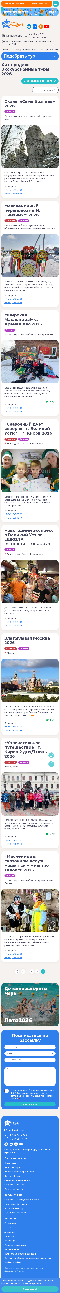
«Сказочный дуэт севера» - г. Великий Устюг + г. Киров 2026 (28, 429)
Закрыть (2, 9)
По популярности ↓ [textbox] (44, 90)
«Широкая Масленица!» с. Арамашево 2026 (23, 319)
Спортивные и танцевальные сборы (22, 1199)
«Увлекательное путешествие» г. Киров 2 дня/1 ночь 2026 (25, 749)
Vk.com (34, 26)
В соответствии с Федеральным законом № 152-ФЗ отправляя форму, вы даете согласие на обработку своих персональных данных (33, 1094)
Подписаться (30, 1104)
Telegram (28, 26)
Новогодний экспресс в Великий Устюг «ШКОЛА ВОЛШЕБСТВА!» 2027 (29, 537)
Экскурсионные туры (14, 1208)
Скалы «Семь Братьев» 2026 (29, 103)
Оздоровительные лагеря (17, 1180)
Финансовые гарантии (15, 1245)
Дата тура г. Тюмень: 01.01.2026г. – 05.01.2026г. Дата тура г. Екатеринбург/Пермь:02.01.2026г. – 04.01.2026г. (28, 610)
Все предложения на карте (38, 81)
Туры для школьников (15, 1212)
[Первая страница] (17, 971)
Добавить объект (13, 1262)
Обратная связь (51, 755)
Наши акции (10, 1240)
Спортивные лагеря (14, 1184)
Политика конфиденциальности (20, 1253)
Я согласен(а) (30, 1289)
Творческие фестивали (15, 1204)
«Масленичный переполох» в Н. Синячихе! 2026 (22, 210)
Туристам (33, 3)
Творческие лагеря (13, 1189)
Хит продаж (10, 112)
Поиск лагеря (11, 1163)
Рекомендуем (10, 221)
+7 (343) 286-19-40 (37, 37)
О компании (8, 3)
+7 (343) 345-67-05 (37, 33)
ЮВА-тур (12, 23)
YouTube (46, 26)
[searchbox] (18, 1060)
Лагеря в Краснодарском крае (19, 1171)
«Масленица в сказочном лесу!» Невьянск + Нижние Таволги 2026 (26, 863)
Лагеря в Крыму (12, 1176)
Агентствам (21, 3)
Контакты (43, 3)
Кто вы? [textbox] (10, 1053)
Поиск (51, 764)
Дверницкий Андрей (14, 1270)
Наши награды (11, 1249)
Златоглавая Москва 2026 (27, 640)
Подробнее (35, 1283)
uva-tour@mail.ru (14, 35)
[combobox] (45, 90)
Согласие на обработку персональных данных (27, 1258)
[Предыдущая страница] (23, 971)
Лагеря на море (12, 1167)
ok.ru (40, 26)
